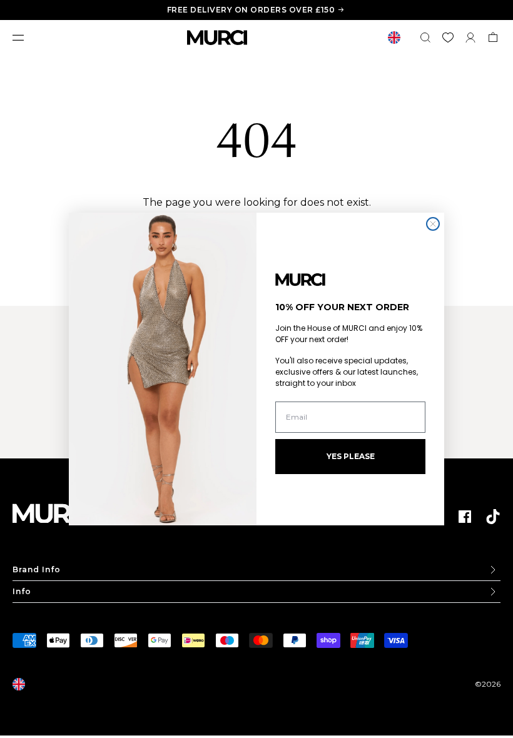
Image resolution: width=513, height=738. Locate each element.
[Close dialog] (433, 224)
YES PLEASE (351, 456)
